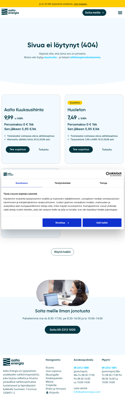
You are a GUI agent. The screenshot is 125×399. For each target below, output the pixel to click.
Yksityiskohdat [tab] (62, 183)
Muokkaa (60, 222)
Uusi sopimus (53, 371)
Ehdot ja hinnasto (56, 388)
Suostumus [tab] (22, 183)
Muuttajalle (52, 374)
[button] (120, 12)
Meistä (49, 381)
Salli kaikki (102, 222)
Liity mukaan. (80, 3)
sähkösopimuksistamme (85, 57)
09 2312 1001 (109, 367)
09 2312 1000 (81, 367)
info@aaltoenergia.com (87, 392)
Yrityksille (51, 385)
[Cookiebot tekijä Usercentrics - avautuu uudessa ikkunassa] (108, 174)
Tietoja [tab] (103, 183)
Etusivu (50, 367)
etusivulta (50, 57)
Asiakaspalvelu (54, 378)
